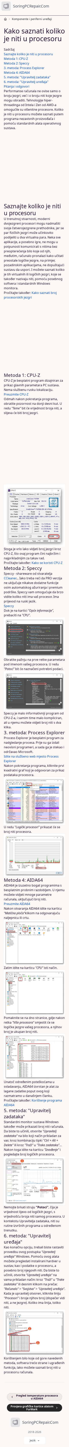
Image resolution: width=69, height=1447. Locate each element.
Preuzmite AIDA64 (17, 904)
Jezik (32, 1440)
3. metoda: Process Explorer (24, 68)
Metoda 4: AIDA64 (17, 72)
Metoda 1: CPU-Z (16, 59)
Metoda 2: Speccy (16, 63)
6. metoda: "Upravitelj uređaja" (26, 82)
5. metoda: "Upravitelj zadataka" (27, 77)
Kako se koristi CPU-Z (47, 563)
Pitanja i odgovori (16, 86)
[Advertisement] (34, 166)
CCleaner (10, 578)
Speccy (9, 606)
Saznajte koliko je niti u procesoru (28, 54)
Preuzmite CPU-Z (16, 394)
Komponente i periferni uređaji (32, 19)
